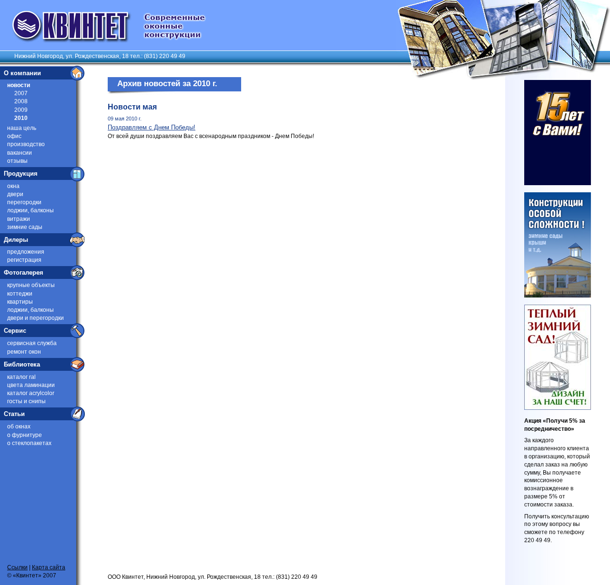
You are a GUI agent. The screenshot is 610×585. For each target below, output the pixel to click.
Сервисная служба (32, 343)
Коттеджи (19, 293)
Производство (26, 144)
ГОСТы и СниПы (26, 401)
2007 (21, 93)
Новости (18, 85)
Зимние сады (24, 227)
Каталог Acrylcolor (30, 393)
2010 (21, 118)
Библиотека (22, 364)
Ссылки (17, 567)
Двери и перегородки (35, 318)
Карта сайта (48, 567)
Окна (13, 186)
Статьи (14, 413)
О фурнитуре (24, 435)
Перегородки (24, 202)
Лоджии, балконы (30, 210)
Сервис (15, 330)
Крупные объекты (31, 285)
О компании (22, 73)
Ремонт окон (24, 351)
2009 (21, 110)
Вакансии (19, 152)
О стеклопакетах (29, 443)
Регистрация (24, 260)
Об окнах (18, 426)
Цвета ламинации (31, 385)
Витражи (18, 219)
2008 (21, 101)
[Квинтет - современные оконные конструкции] (103, 42)
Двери (15, 194)
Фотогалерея (23, 272)
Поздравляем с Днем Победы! (151, 127)
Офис (14, 136)
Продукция (21, 173)
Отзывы (17, 161)
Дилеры (16, 239)
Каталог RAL (21, 377)
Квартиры (20, 301)
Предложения (25, 251)
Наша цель (21, 128)
